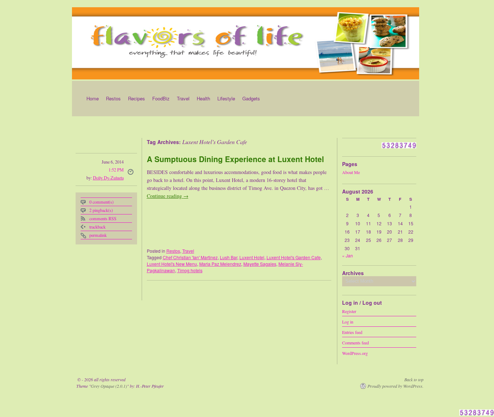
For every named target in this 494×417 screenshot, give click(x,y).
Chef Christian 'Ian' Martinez (190, 257)
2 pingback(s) (101, 210)
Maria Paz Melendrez (220, 264)
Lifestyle (226, 98)
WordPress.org (355, 353)
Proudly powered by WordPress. (395, 386)
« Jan (347, 255)
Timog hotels (190, 270)
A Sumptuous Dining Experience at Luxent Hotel (235, 158)
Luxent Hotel (251, 257)
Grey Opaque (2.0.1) (109, 386)
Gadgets (251, 98)
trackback (97, 227)
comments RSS (102, 218)
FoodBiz (161, 98)
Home (92, 98)
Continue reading (167, 195)
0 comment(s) (101, 202)
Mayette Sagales (259, 264)
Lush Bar (228, 257)
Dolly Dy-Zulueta (108, 178)
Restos (113, 98)
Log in (347, 321)
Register (349, 311)
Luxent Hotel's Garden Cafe (294, 257)
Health (203, 98)
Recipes (136, 98)
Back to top (413, 379)
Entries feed (352, 332)
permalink (98, 235)
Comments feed (355, 342)
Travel (183, 98)
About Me (351, 172)
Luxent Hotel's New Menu (172, 264)
